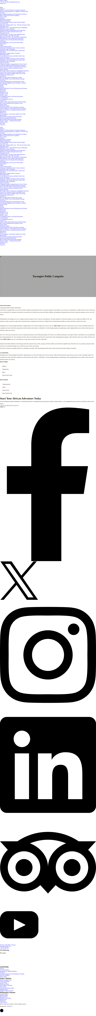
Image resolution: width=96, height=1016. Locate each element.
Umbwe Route (3, 1002)
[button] (1, 1010)
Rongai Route (3, 999)
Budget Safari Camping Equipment (8, 971)
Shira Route (3, 1001)
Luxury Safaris (3, 982)
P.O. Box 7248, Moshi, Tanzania (8, 945)
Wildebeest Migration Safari (6, 990)
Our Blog (2, 972)
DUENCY (9, 1006)
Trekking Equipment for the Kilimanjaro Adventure (12, 974)
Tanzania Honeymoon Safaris (7, 988)
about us (2, 968)
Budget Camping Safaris (6, 980)
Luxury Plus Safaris (4, 981)
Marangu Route (3, 996)
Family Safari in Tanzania (6, 985)
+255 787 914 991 (4, 2)
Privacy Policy (3, 976)
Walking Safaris (4, 989)
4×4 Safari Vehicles (4, 969)
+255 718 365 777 (4, 949)
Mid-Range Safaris (4, 984)
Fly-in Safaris (3, 986)
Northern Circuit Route (5, 998)
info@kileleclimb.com (14, 2)
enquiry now (3, 3)
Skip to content (3, 0)
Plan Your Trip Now (14, 405)
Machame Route (4, 995)
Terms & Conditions (5, 975)
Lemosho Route (4, 994)
